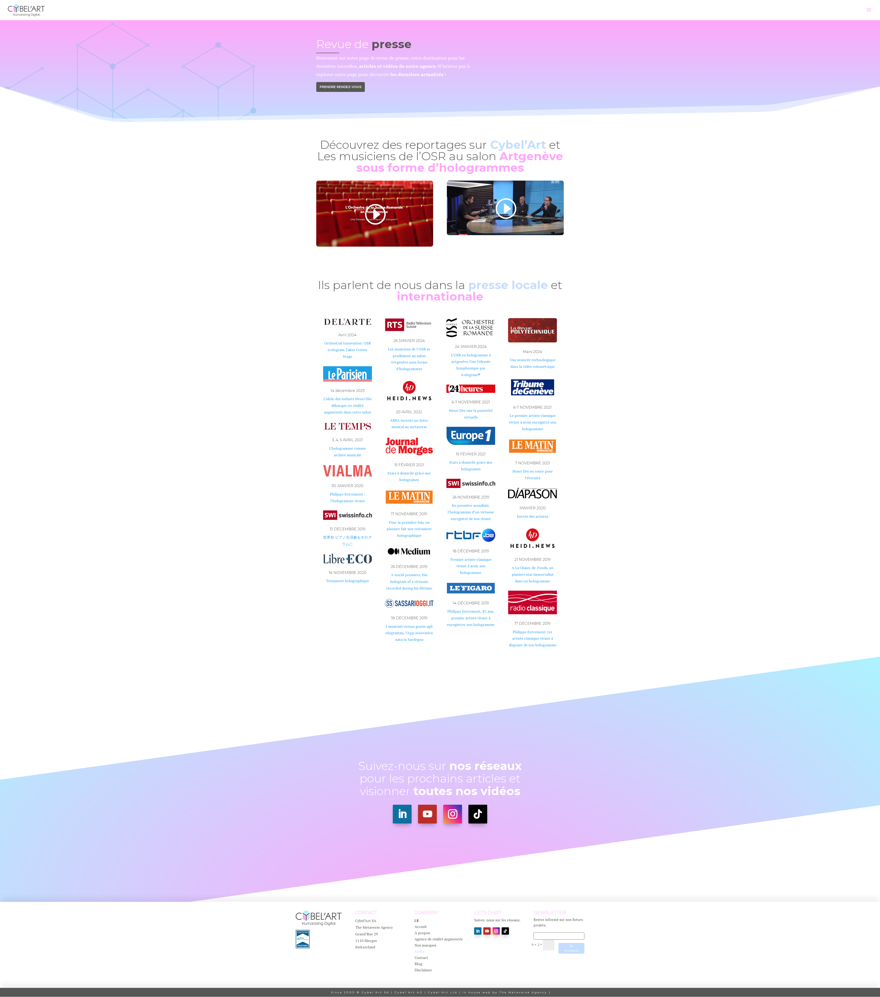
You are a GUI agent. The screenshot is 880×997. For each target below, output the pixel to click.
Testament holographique (347, 580)
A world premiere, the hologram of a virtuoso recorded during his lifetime (409, 581)
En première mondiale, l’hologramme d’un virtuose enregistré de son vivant (471, 512)
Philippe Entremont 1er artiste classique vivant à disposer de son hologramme (532, 638)
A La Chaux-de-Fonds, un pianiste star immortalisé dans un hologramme (532, 574)
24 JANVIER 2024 (471, 346)
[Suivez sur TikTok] (477, 814)
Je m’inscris (571, 948)
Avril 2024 (347, 335)
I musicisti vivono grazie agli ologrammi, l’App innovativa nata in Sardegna (409, 633)
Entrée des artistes (532, 516)
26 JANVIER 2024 (409, 341)
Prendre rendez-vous (340, 87)
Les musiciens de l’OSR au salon (440, 162)
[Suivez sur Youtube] (427, 814)
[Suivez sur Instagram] (452, 814)
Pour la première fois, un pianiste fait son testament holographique (409, 529)
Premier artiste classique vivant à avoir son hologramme (470, 566)
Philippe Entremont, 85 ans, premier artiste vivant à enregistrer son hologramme (471, 618)
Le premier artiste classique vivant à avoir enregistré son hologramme (532, 422)
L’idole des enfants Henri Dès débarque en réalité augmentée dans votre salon (347, 405)
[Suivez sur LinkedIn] (402, 814)
